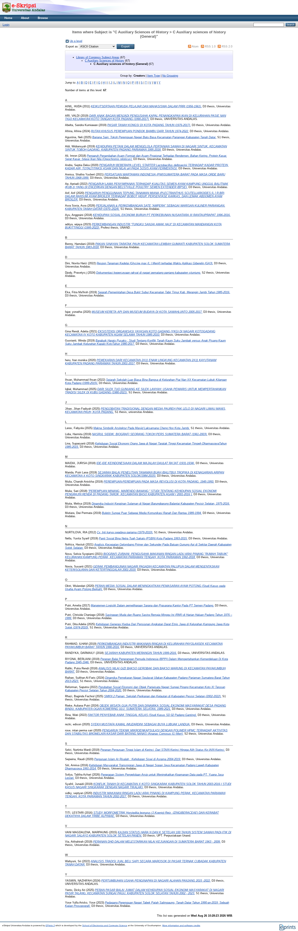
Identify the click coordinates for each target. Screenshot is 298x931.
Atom (195, 46)
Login (6, 24)
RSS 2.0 (227, 46)
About (25, 18)
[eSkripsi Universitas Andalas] (23, 13)
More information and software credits (181, 925)
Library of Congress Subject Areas (97, 57)
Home (8, 18)
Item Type (153, 75)
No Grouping (170, 75)
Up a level (76, 41)
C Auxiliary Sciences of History (104, 60)
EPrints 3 (50, 925)
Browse (43, 18)
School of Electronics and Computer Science (104, 925)
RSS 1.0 (210, 46)
